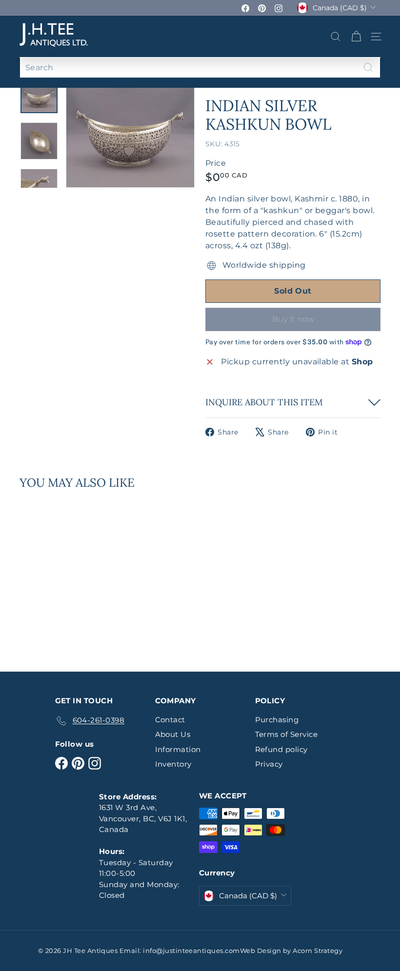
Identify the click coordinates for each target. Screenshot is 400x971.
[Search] (368, 67)
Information (178, 749)
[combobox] (200, 67)
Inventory (173, 764)
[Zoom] (130, 134)
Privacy (269, 764)
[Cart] (356, 36)
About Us (173, 734)
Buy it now (293, 319)
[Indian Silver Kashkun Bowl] (46, 573)
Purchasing (277, 719)
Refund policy (281, 749)
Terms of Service (286, 734)
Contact (170, 719)
